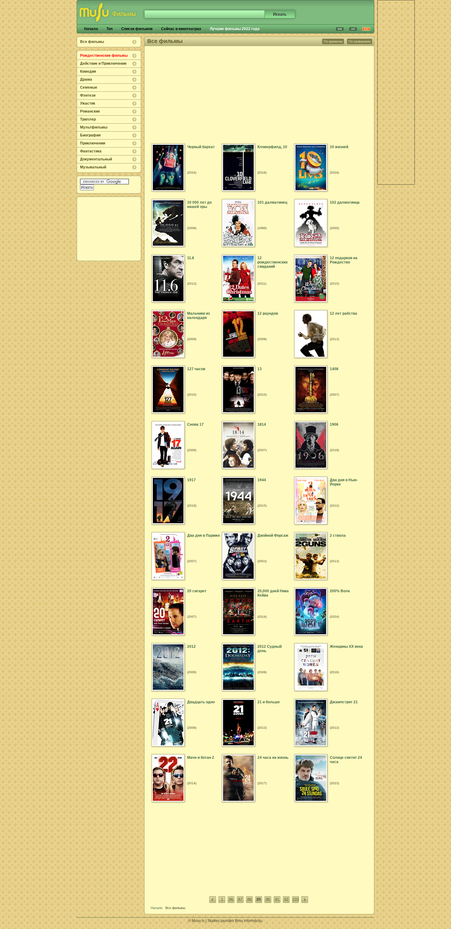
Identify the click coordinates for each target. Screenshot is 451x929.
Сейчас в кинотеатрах (181, 29)
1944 (261, 480)
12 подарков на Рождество (343, 260)
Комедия (88, 71)
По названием (360, 41)
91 (277, 899)
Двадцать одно (201, 702)
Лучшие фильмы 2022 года (235, 29)
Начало (91, 29)
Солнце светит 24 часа (346, 759)
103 (295, 899)
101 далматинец (272, 202)
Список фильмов (136, 29)
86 (231, 899)
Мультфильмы (93, 127)
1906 (334, 424)
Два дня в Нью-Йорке (344, 482)
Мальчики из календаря (198, 315)
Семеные (88, 87)
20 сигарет (196, 591)
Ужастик (87, 103)
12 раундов (267, 313)
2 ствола (338, 535)
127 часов (196, 369)
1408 (334, 369)
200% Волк (340, 591)
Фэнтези (87, 95)
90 (268, 899)
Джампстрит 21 (344, 702)
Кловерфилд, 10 (272, 147)
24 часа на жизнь (272, 757)
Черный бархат (201, 147)
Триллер (88, 119)
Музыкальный (93, 167)
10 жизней (339, 147)
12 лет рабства (343, 313)
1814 (261, 424)
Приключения (92, 143)
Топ (109, 29)
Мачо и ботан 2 (200, 757)
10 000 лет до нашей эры (199, 204)
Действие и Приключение (103, 63)
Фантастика (91, 151)
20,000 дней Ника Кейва (273, 593)
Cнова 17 (195, 424)
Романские (90, 111)
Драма (86, 79)
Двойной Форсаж (272, 535)
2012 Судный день (269, 648)
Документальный (96, 159)
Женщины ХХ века (346, 646)
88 (249, 899)
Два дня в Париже (203, 535)
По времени (333, 41)
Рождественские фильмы (104, 55)
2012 (191, 646)
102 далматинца (345, 202)
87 (240, 899)
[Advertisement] (109, 228)
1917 (191, 480)
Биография (90, 135)
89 (258, 899)
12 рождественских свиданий (272, 262)
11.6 (190, 258)
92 (286, 899)
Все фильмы (92, 42)
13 (259, 369)
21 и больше (268, 702)
